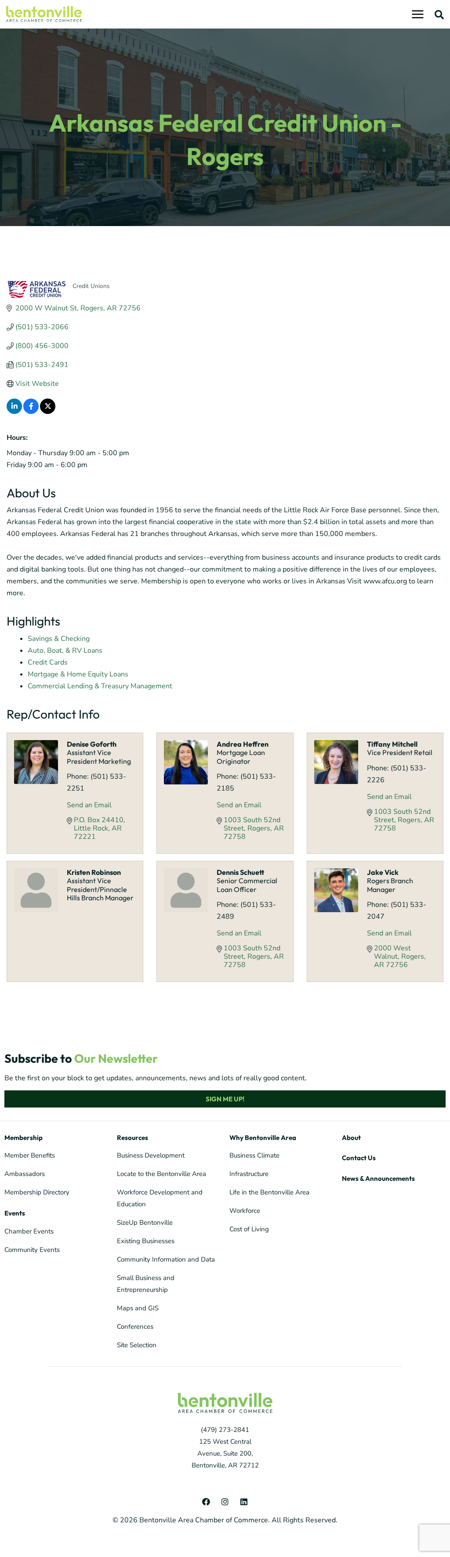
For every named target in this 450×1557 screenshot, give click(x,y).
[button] (439, 14)
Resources (132, 1137)
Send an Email (89, 805)
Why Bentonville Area (262, 1137)
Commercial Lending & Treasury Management (100, 686)
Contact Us (359, 1158)
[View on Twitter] (47, 412)
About (351, 1137)
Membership (23, 1137)
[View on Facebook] (31, 412)
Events (14, 1213)
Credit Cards (48, 662)
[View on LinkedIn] (14, 412)
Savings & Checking (59, 639)
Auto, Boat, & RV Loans (65, 650)
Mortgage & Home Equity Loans (78, 674)
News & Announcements (378, 1178)
